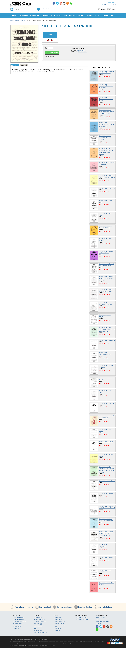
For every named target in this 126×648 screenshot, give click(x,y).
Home (12, 21)
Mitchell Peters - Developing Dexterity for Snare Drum (106, 85)
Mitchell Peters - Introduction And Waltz (105, 303)
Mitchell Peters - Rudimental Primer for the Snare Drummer (106, 124)
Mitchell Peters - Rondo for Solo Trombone (107, 417)
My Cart (114, 9)
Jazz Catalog (37, 628)
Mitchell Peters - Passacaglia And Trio (105, 353)
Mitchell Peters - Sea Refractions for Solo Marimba (105, 137)
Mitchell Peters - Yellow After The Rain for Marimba (107, 176)
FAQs (56, 627)
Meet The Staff (17, 627)
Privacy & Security (34, 639)
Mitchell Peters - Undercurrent (103, 545)
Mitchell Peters (82, 52)
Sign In (114, 4)
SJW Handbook (38, 623)
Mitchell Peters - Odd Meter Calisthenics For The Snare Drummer (107, 329)
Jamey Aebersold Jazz (18, 617)
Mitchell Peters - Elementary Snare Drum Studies (106, 98)
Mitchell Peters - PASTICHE (107, 340)
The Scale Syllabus (38, 625)
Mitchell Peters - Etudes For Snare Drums (106, 252)
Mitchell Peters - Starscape (107, 493)
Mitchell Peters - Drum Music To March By (105, 227)
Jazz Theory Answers (39, 619)
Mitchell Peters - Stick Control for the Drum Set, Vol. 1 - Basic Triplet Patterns (106, 151)
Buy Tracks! (46, 9)
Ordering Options (59, 623)
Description (14, 65)
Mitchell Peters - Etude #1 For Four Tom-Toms (106, 264)
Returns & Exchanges (60, 625)
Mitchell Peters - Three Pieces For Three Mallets (106, 519)
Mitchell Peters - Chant (105, 201)
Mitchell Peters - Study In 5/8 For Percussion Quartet (107, 507)
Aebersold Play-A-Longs (19, 621)
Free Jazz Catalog (85, 607)
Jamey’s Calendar (17, 625)
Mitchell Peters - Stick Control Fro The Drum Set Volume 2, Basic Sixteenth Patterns (106, 469)
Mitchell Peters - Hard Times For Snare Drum (105, 290)
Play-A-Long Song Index (24, 607)
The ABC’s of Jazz (17, 623)
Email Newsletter (38, 630)
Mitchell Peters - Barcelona (107, 188)
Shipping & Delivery (60, 621)
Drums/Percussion (20, 21)
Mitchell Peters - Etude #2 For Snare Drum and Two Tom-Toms (106, 278)
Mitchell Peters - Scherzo (106, 442)
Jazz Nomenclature (64, 607)
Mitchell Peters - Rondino (106, 403)
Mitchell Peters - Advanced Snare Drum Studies (106, 72)
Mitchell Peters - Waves (106, 557)
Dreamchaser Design (25, 645)
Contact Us (16, 628)
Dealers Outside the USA (81, 619)
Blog (97, 619)
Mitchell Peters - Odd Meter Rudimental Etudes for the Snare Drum (106, 111)
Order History (58, 619)
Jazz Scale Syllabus (105, 607)
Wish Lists (106, 4)
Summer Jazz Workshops (102, 621)
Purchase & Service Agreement (23, 639)
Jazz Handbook (45, 607)
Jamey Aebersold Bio (18, 619)
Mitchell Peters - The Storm (107, 481)
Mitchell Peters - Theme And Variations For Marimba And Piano (106, 533)
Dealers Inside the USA (81, 617)
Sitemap (46, 639)
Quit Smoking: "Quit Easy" (40, 632)
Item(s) (104, 9)
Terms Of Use (13, 639)
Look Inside (23, 65)
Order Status (58, 617)
